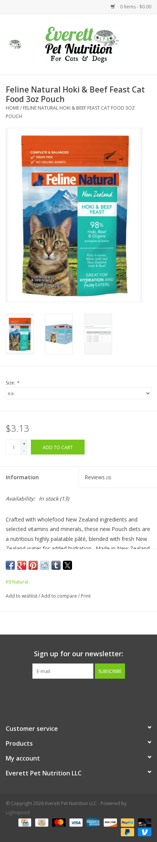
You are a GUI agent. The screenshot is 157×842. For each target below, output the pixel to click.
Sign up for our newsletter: (78, 654)
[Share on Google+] (21, 565)
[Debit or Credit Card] (143, 822)
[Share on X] (67, 565)
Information (22, 477)
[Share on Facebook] (10, 565)
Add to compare (59, 596)
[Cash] (40, 822)
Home (12, 108)
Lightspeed (18, 812)
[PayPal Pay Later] (126, 831)
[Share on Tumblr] (56, 565)
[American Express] (92, 822)
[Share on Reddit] (44, 565)
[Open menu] (15, 43)
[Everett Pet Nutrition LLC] (93, 43)
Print (86, 596)
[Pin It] (33, 565)
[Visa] (75, 822)
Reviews (98, 477)
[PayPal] (126, 822)
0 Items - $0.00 (135, 6)
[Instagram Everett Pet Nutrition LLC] (85, 694)
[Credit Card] (24, 822)
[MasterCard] (58, 822)
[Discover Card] (109, 822)
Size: (12, 383)
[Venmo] (143, 831)
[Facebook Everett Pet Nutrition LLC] (72, 694)
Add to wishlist (22, 596)
